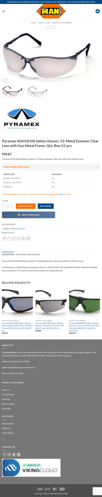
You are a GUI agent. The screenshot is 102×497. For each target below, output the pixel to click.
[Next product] (48, 27)
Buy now (45, 206)
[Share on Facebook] (9, 239)
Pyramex (10, 233)
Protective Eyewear (61, 23)
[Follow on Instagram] (9, 454)
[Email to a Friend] (19, 239)
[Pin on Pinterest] (23, 239)
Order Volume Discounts (16, 166)
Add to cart (25, 206)
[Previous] (7, 58)
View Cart (6, 428)
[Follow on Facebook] (4, 454)
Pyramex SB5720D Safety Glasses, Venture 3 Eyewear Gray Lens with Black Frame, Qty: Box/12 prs (49, 325)
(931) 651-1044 (16, 373)
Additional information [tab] (28, 254)
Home (33, 23)
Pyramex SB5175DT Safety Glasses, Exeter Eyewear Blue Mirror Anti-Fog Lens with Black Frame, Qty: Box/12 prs (17, 327)
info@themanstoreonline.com (21, 367)
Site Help (6, 408)
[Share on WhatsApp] (4, 239)
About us (6, 390)
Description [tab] (8, 254)
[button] (3, 11)
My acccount (8, 423)
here (61, 194)
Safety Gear (44, 23)
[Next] (94, 58)
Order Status (8, 433)
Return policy (8, 404)
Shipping (6, 399)
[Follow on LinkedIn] (19, 454)
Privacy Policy (8, 394)
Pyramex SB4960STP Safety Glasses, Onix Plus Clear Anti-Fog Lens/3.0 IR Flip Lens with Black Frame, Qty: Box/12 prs (84, 327)
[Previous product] (54, 27)
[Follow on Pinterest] (14, 454)
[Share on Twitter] (14, 239)
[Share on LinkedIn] (28, 239)
